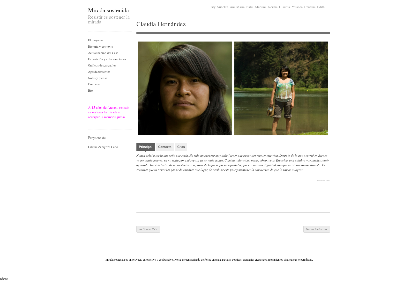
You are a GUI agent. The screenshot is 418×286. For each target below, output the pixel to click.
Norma (272, 7)
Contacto (94, 84)
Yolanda (297, 7)
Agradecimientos (99, 71)
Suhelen (222, 7)
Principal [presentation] (145, 147)
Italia (249, 7)
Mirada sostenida (108, 10)
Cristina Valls (148, 229)
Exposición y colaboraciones (107, 59)
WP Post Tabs (323, 180)
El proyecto (95, 40)
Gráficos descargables (102, 65)
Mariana (260, 7)
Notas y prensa (97, 78)
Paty (212, 7)
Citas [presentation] (181, 147)
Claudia (284, 7)
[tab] (145, 147)
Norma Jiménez (316, 229)
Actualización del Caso (103, 53)
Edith (321, 7)
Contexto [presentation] (165, 147)
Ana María (237, 7)
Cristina (309, 7)
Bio (90, 90)
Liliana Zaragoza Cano (103, 147)
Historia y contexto (100, 46)
